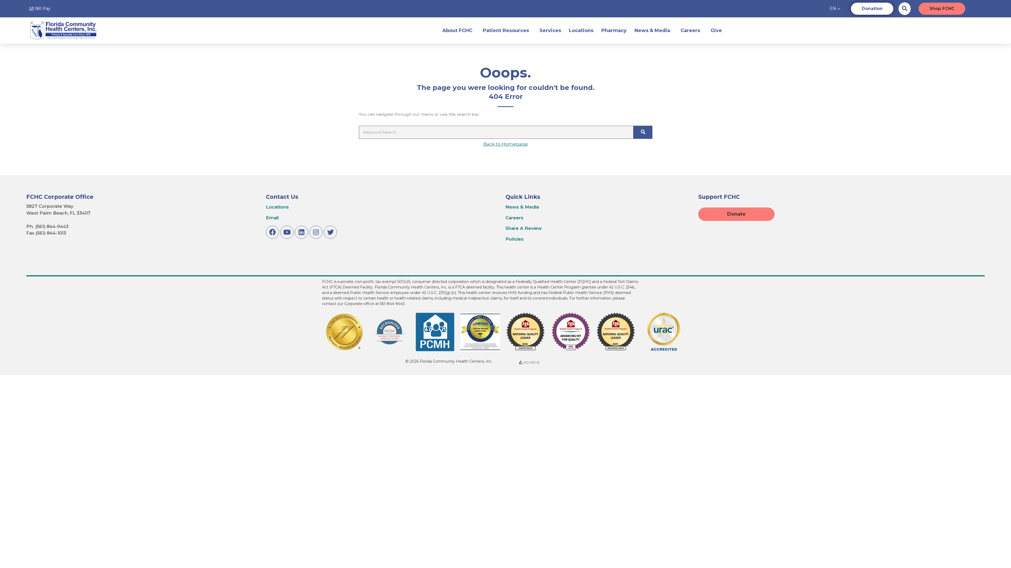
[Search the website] (904, 8)
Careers (690, 30)
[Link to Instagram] (316, 232)
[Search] (642, 132)
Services (550, 30)
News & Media (652, 30)
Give (716, 30)
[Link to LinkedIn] (301, 232)
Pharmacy (614, 30)
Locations (581, 30)
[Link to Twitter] (330, 232)
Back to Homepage (505, 144)
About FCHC (457, 30)
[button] (835, 9)
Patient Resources (506, 30)
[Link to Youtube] (287, 232)
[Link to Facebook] (272, 232)
